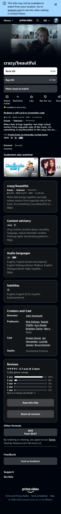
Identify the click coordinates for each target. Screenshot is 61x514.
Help (52, 496)
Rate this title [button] (30, 402)
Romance (18, 120)
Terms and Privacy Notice (17, 496)
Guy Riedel (40, 325)
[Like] (31, 96)
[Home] (26, 20)
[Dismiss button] (55, 4)
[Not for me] (45, 96)
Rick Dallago (33, 321)
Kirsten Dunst (14, 134)
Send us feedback (39, 496)
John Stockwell (34, 315)
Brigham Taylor (34, 328)
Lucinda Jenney (41, 134)
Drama (7, 120)
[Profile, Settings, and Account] (56, 20)
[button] (21, 393)
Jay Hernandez (27, 134)
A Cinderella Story (21, 167)
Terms (52, 439)
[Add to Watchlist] (17, 96)
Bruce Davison (42, 344)
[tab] (8, 145)
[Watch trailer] (7, 96)
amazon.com (15, 10)
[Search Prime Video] (37, 20)
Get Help (8, 476)
